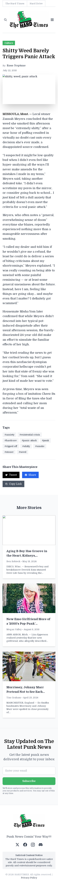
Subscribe (29, 781)
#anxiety (9, 434)
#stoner (9, 452)
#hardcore (11, 440)
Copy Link (15, 483)
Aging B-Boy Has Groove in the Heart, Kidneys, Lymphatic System (26, 556)
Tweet (13, 474)
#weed (22, 452)
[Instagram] (33, 845)
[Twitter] (17, 845)
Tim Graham (13, 697)
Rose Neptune (16, 65)
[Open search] (5, 20)
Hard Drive (36, 3)
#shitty (26, 446)
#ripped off (11, 446)
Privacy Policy (29, 877)
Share (32, 474)
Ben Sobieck (13, 561)
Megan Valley (14, 629)
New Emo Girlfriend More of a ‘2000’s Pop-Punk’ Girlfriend (28, 624)
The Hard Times (14, 3)
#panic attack (29, 440)
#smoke (39, 446)
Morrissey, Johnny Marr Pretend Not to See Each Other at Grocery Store (25, 692)
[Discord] (41, 845)
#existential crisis (29, 434)
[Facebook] (25, 845)
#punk (45, 440)
